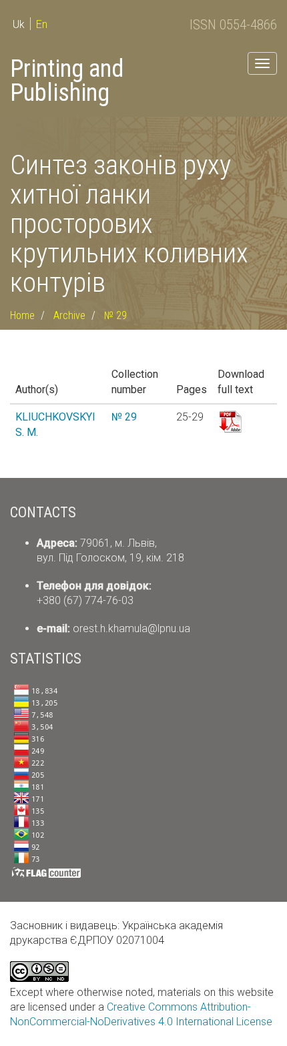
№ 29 (115, 315)
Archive (69, 315)
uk (19, 24)
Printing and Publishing (66, 81)
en (41, 24)
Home (22, 315)
